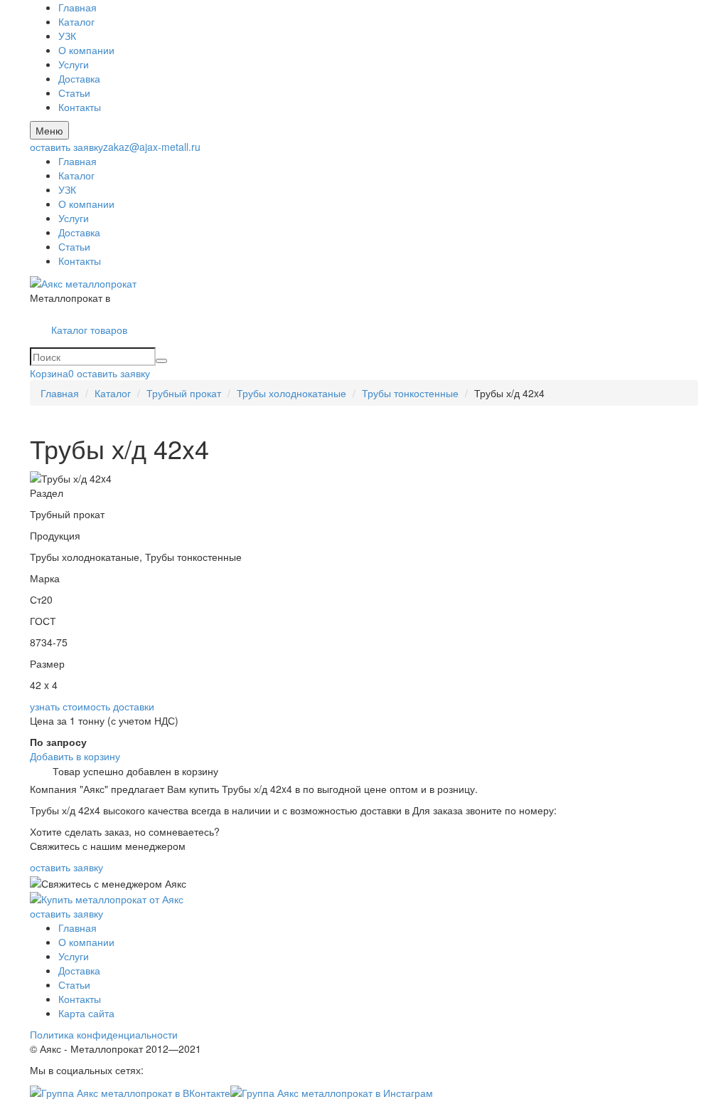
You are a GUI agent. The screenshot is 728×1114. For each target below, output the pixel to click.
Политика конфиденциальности (104, 1034)
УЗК (67, 35)
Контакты (79, 107)
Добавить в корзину (75, 756)
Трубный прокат (183, 393)
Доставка (79, 78)
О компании (86, 50)
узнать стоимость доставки (92, 706)
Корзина (52, 373)
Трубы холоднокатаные (291, 393)
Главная (77, 7)
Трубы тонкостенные (410, 393)
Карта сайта (86, 1013)
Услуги (73, 64)
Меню (49, 130)
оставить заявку (66, 147)
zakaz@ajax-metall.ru (151, 147)
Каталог (76, 21)
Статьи (74, 92)
